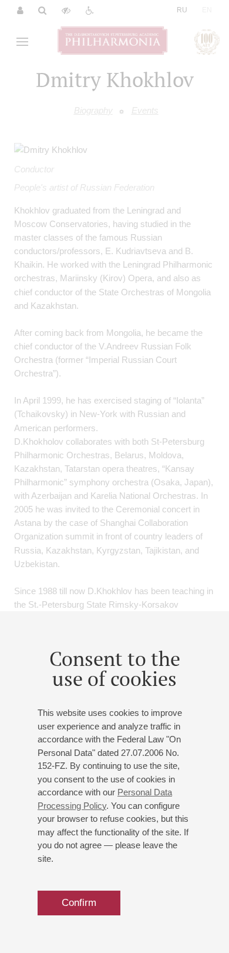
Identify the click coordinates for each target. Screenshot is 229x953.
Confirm (79, 902)
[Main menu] (22, 42)
